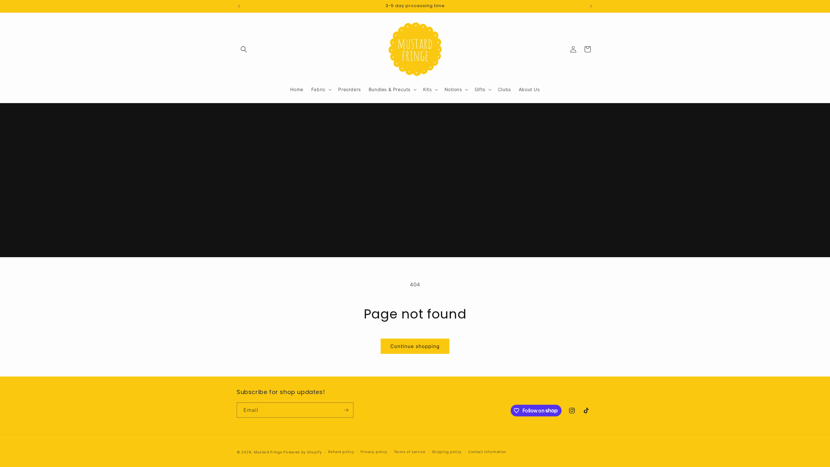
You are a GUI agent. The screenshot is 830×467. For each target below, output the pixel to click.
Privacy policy (374, 451)
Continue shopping (415, 346)
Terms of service (409, 451)
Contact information (487, 451)
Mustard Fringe (268, 452)
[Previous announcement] (239, 6)
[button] (244, 49)
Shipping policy (447, 451)
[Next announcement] (591, 6)
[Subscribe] (346, 410)
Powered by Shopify (302, 452)
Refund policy (341, 451)
